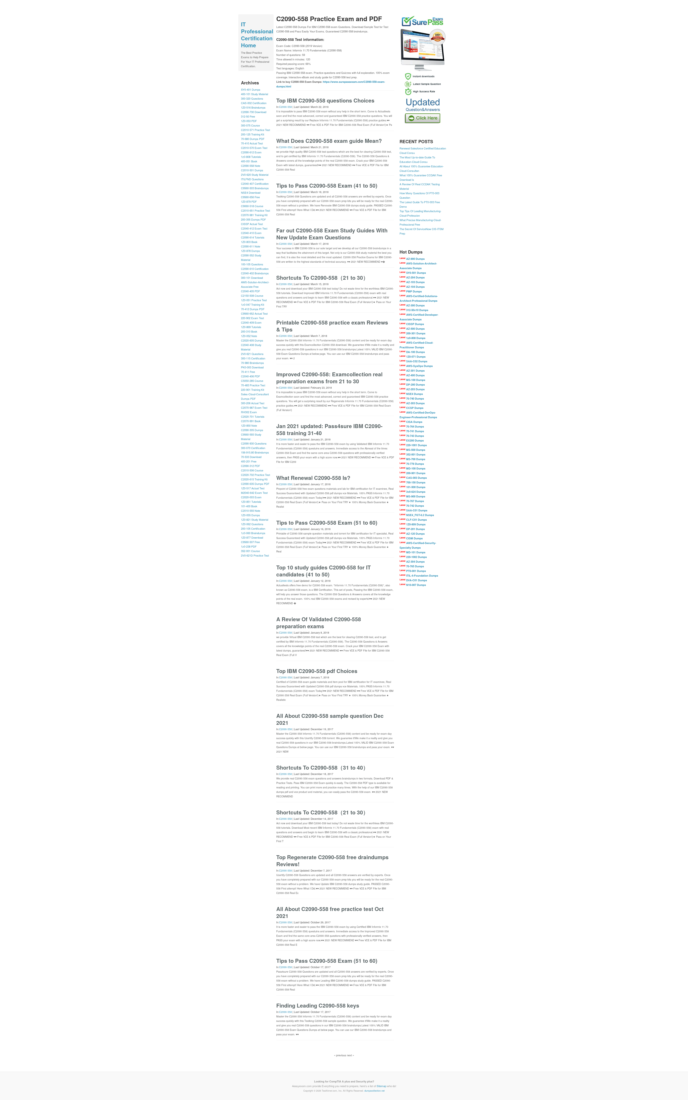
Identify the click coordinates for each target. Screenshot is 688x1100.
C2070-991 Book (251, 421)
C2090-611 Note (250, 246)
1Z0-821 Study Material (254, 519)
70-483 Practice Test (253, 385)
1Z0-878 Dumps (250, 251)
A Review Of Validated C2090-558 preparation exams (318, 622)
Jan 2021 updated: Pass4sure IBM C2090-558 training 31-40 (329, 429)
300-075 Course (250, 125)
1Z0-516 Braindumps (253, 107)
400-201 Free (248, 461)
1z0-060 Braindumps (253, 533)
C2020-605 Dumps (252, 340)
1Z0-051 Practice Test (254, 300)
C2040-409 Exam (251, 322)
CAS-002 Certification (253, 103)
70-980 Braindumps (252, 363)
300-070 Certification (253, 448)
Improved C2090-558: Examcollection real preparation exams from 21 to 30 (329, 377)
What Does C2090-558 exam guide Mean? (329, 140)
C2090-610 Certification (255, 269)
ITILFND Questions (252, 179)
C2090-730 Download (253, 112)
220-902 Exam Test (252, 318)
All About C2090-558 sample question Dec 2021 (330, 719)
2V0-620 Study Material (254, 174)
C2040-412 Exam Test (254, 228)
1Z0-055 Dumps (250, 515)
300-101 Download (252, 278)
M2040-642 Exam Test (254, 493)
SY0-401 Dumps (250, 89)
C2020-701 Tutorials (252, 416)
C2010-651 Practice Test (255, 210)
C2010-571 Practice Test (255, 130)
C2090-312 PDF (250, 466)
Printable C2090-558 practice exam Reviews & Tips (332, 325)
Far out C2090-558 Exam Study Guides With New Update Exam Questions (332, 233)
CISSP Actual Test (252, 224)
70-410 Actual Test (252, 143)
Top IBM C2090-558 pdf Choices (316, 671)
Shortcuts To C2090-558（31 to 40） (322, 767)
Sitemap (381, 1086)
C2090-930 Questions (254, 443)
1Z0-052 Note (249, 336)
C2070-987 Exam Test (254, 407)
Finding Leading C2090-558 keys (317, 1005)
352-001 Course (250, 551)
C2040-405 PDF (250, 291)
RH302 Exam (249, 412)
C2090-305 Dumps (252, 430)
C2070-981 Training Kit (254, 215)
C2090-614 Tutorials (252, 237)
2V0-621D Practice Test (255, 555)
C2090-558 (285, 107)
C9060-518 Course (252, 206)
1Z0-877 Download (252, 537)
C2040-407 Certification (255, 183)
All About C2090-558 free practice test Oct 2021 (330, 912)
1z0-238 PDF (249, 546)
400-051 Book (249, 161)
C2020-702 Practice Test (255, 475)
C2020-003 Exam (251, 497)
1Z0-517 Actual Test (252, 488)
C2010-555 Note (250, 510)
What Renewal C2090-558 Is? (313, 477)
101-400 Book (249, 506)
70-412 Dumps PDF (252, 309)
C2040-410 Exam (251, 233)
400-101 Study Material (254, 94)
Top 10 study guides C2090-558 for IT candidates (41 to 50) (323, 570)
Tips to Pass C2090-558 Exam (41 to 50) (326, 185)
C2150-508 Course (252, 295)
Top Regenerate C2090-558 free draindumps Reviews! (332, 860)
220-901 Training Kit (252, 390)
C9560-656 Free (250, 197)
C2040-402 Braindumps (255, 273)
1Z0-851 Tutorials (251, 502)
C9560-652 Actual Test (254, 313)
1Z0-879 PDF (249, 201)
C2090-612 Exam (251, 152)
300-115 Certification (253, 358)
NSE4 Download (250, 192)
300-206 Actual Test (252, 403)
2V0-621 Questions (252, 354)
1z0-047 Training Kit (252, 304)
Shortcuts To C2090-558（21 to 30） (322, 277)
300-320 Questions (252, 98)
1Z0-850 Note (249, 425)
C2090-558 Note (250, 166)
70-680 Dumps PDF (252, 139)
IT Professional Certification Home (257, 34)
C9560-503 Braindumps (255, 188)
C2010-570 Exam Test (254, 148)
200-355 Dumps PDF (253, 219)
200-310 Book (249, 331)
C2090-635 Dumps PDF (255, 484)
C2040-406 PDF (250, 376)
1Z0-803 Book (249, 242)
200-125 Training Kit (252, 134)
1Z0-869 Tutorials (251, 327)
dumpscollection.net (374, 1090)
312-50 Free (248, 116)
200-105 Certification (253, 528)
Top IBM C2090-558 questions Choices (325, 100)
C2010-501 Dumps (252, 170)
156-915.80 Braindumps (255, 452)
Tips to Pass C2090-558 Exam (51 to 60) (326, 522)
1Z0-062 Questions (252, 524)
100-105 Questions (252, 264)
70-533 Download (251, 457)
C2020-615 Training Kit (254, 479)
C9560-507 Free (250, 542)
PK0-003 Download (252, 367)
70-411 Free (248, 372)
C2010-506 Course (252, 470)
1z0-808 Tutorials (251, 157)
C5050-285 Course (252, 381)
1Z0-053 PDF (249, 121)
